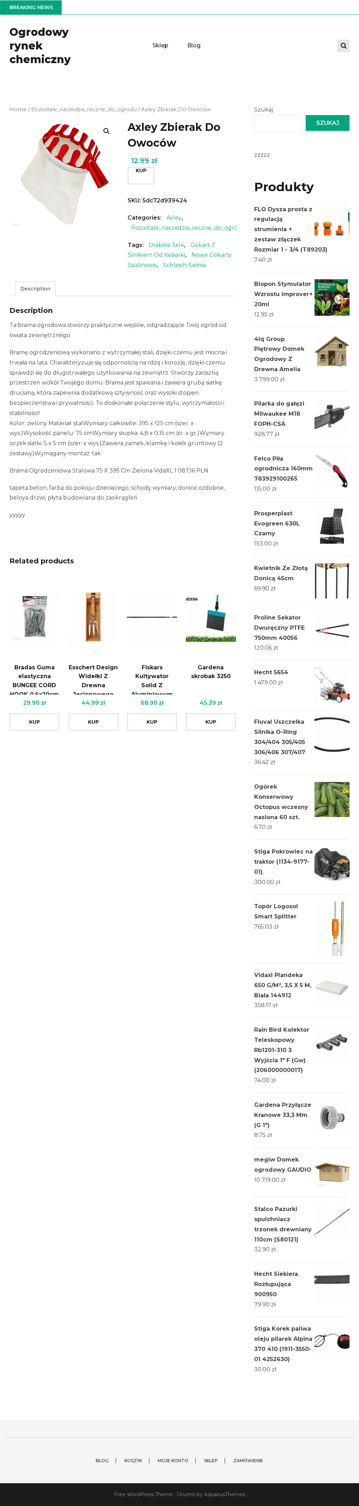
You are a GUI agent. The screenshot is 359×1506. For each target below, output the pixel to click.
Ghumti (186, 1494)
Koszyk (133, 1460)
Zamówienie (248, 1460)
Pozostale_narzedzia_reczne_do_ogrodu (84, 109)
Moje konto (173, 1460)
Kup (141, 170)
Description (35, 289)
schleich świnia (184, 265)
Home (18, 109)
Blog (194, 45)
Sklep (160, 45)
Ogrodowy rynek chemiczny (40, 46)
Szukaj (263, 109)
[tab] (35, 289)
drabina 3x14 (166, 245)
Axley (174, 217)
